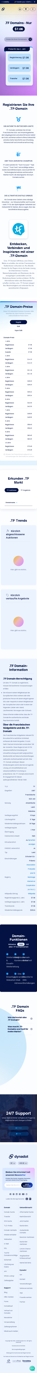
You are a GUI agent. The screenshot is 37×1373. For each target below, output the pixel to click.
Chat (19, 1134)
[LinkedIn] (16, 1194)
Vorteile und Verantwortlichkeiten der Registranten (18, 1356)
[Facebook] (10, 1194)
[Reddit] (26, 1194)
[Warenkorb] (26, 9)
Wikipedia (31, 894)
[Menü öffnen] (32, 9)
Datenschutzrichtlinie (18, 1346)
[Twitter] (20, 1194)
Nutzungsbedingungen (18, 1349)
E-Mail (19, 1128)
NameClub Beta (25, 1263)
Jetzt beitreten (27, 1185)
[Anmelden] (20, 9)
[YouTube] (23, 1194)
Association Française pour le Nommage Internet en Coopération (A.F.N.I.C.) (30, 877)
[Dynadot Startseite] (3, 9)
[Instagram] (13, 1194)
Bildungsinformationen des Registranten (18, 1353)
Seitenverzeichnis (26, 1288)
